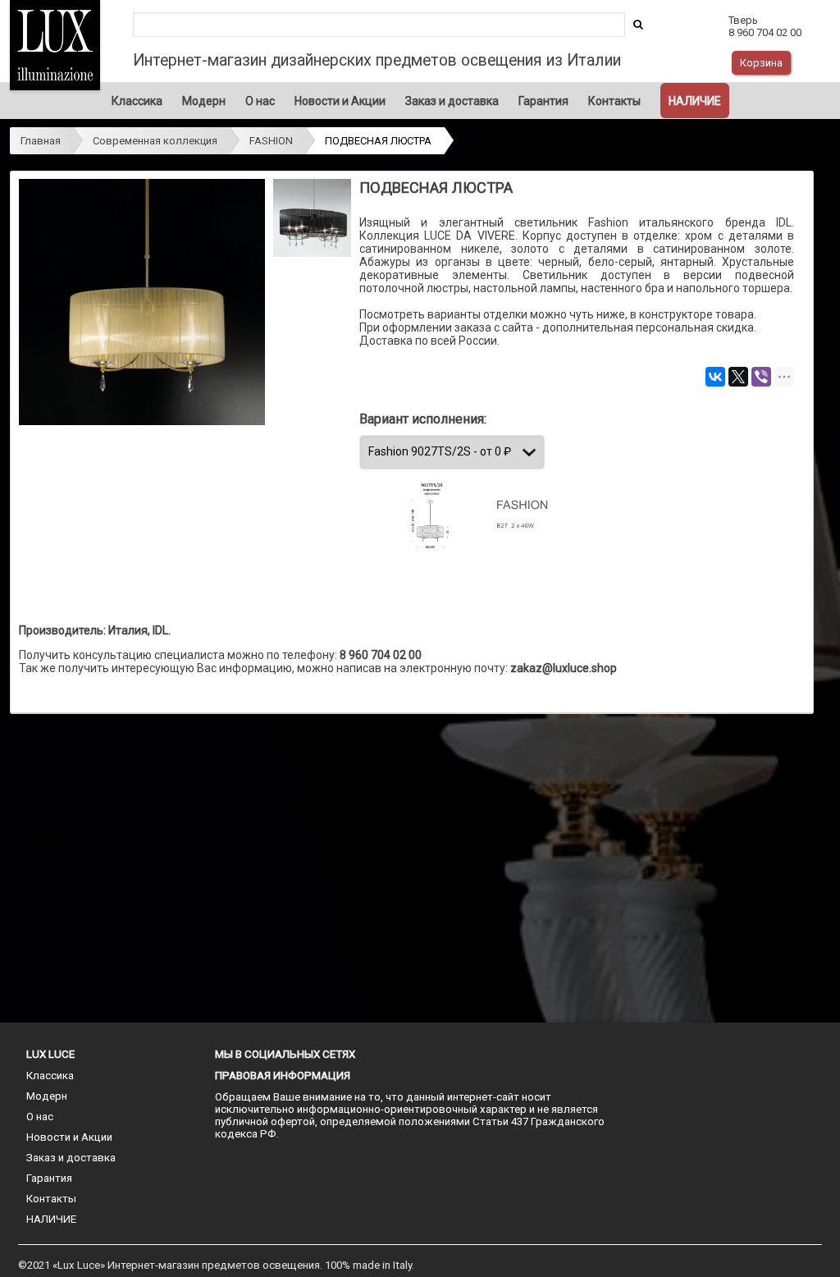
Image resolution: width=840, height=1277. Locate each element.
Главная (41, 141)
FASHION (271, 141)
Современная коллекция (155, 141)
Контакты (614, 101)
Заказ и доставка (452, 101)
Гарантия (543, 101)
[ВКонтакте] (715, 377)
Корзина (761, 63)
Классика (137, 101)
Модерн (204, 101)
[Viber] (761, 377)
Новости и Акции (340, 101)
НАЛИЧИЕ (695, 101)
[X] (738, 377)
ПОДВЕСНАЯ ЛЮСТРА (378, 141)
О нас (260, 101)
